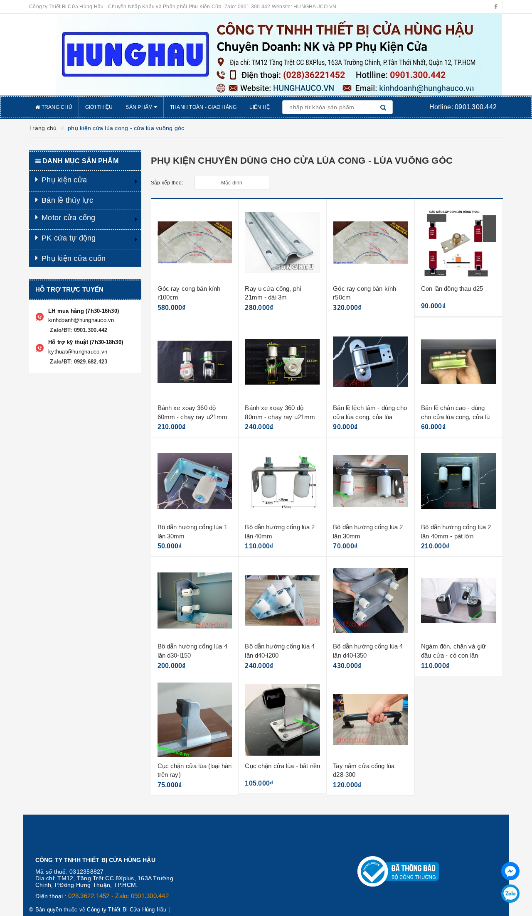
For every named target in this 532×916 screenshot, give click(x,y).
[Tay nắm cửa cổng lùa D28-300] (370, 720)
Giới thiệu (99, 107)
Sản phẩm (140, 107)
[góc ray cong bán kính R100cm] (195, 242)
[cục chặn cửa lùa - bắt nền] (282, 720)
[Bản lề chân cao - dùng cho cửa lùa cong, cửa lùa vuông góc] (458, 361)
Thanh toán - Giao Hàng (203, 107)
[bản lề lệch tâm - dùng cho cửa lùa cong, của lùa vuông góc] (370, 361)
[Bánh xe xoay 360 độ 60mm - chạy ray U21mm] (195, 361)
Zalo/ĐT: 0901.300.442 (78, 330)
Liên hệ (259, 107)
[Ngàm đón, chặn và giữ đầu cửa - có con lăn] (458, 600)
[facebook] (495, 6)
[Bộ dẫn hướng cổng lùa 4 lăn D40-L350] (370, 600)
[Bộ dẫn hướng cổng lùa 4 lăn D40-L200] (282, 600)
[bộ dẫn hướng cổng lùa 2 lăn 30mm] (370, 481)
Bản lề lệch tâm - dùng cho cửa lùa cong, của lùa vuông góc (370, 416)
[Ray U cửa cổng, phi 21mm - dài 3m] (282, 242)
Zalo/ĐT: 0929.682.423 (78, 362)
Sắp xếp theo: (167, 183)
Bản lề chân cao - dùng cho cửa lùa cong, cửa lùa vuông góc (457, 416)
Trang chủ (56, 107)
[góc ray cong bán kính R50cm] (370, 242)
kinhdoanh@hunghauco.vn (81, 320)
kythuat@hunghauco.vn (77, 352)
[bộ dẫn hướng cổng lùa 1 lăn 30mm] (195, 481)
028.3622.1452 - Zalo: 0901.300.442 (118, 895)
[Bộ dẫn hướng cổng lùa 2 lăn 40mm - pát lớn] (458, 481)
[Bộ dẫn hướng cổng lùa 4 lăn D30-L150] (195, 600)
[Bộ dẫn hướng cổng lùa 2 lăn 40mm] (282, 481)
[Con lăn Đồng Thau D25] (458, 242)
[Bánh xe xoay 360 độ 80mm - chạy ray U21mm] (282, 361)
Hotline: (463, 107)
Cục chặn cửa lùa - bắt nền (282, 765)
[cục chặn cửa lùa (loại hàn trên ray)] (195, 720)
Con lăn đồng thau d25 (452, 288)
